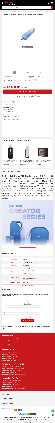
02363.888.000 (26, 96)
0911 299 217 (17, 370)
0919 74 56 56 (14, 356)
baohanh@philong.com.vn (11, 372)
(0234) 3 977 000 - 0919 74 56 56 (11, 354)
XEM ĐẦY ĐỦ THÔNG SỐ (27, 285)
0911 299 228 (13, 382)
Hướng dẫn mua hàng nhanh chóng (11, 101)
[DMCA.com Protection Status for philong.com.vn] (31, 413)
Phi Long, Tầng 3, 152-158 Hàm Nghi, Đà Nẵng (12, 366)
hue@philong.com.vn (10, 358)
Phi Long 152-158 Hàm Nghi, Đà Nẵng (10, 338)
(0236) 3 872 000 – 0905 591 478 (17, 368)
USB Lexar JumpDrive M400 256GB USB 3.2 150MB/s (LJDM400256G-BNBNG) (27, 161)
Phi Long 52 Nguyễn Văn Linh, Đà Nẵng (10, 340)
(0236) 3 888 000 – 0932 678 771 (11, 342)
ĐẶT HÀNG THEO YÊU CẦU (27, 92)
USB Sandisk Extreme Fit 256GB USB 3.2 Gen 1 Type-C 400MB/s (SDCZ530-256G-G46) (43, 161)
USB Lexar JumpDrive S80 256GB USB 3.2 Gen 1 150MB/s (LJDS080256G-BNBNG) (10, 161)
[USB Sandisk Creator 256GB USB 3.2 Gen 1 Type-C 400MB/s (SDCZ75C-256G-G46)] (14, 72)
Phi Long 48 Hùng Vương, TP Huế (9, 352)
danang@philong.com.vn (10, 344)
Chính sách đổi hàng (8, 104)
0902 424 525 (17, 384)
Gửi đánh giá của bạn (28, 320)
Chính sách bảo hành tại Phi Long (10, 102)
